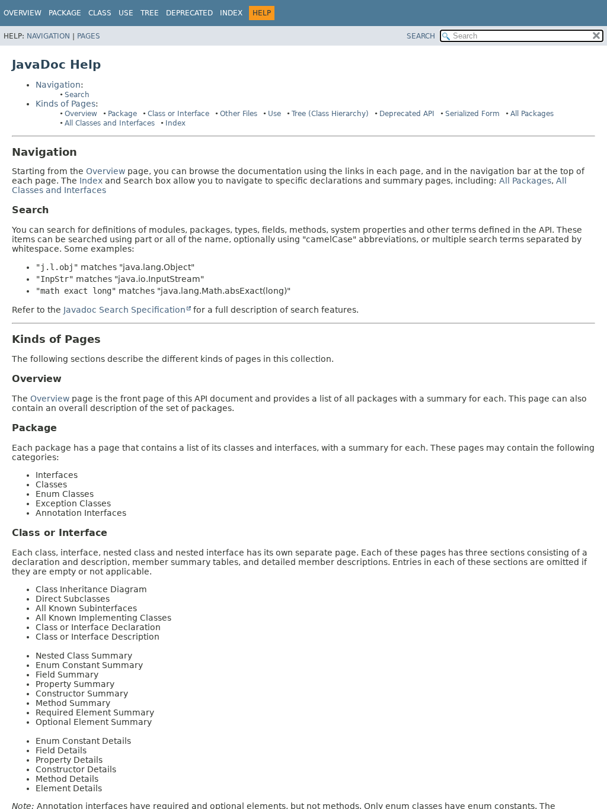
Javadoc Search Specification (124, 309)
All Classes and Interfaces (110, 123)
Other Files (238, 114)
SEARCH (421, 36)
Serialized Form (472, 114)
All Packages (532, 114)
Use (274, 114)
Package (122, 114)
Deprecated (189, 13)
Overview (22, 13)
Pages (88, 36)
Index (231, 13)
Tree (149, 13)
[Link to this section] (85, 152)
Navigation (48, 36)
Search (77, 95)
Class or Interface (178, 114)
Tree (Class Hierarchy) (330, 114)
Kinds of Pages (65, 103)
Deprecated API (407, 114)
